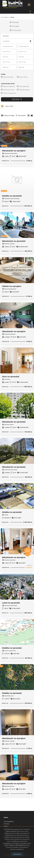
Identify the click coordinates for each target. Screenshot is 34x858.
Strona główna (8, 821)
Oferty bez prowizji (8, 89)
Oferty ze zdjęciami (9, 86)
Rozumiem (17, 854)
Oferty (6, 826)
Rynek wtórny (23, 77)
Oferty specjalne (24, 86)
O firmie (6, 824)
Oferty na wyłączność (9, 93)
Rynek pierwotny (8, 77)
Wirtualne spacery (24, 89)
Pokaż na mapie (9, 115)
